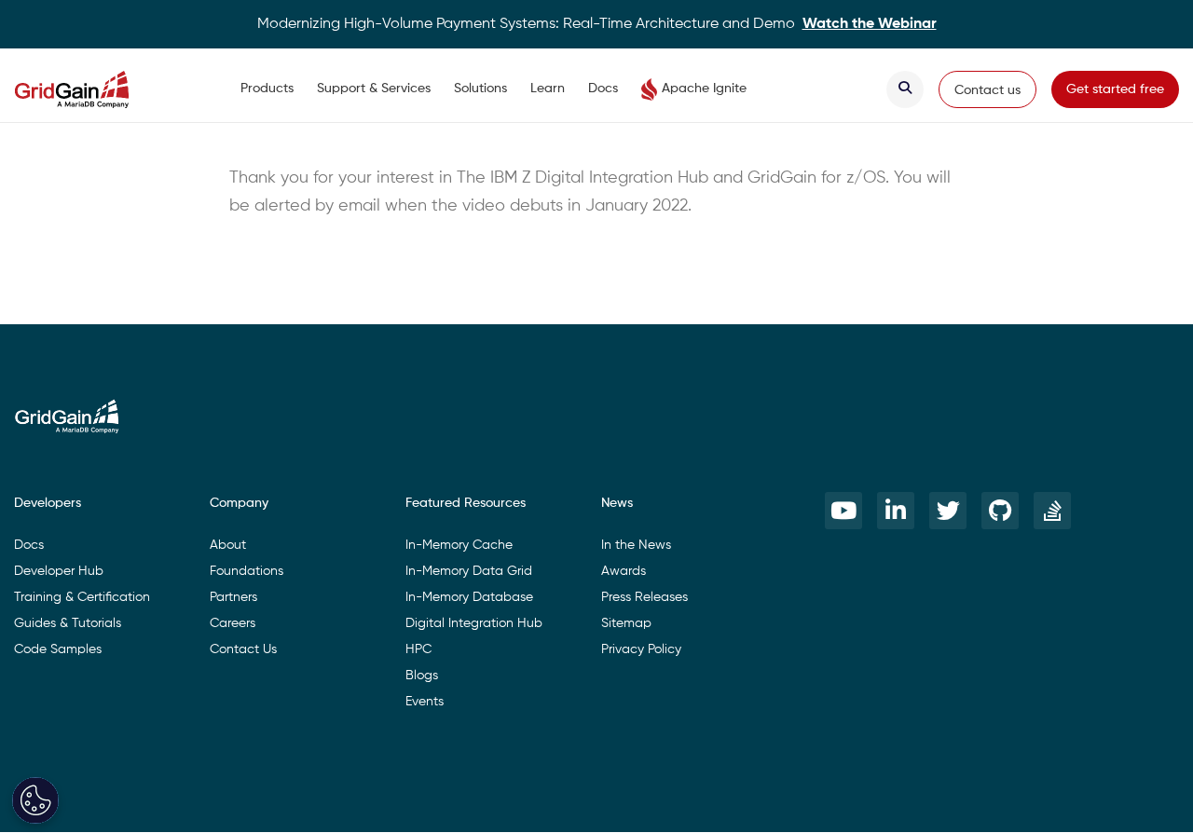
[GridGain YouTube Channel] (843, 510)
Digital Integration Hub (473, 623)
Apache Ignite (704, 88)
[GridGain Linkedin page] (895, 510)
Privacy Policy (641, 649)
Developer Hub (58, 571)
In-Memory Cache (459, 545)
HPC (418, 649)
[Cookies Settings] (35, 800)
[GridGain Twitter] (948, 510)
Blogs (421, 675)
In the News (636, 545)
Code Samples (58, 649)
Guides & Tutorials (67, 623)
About (228, 545)
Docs (603, 88)
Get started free (1115, 89)
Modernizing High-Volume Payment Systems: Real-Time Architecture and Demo (597, 24)
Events (424, 701)
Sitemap (626, 623)
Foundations (246, 571)
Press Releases (644, 597)
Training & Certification (82, 597)
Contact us (987, 90)
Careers (232, 623)
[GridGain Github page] (1000, 510)
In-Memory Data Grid (468, 571)
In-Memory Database (469, 597)
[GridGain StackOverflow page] (1052, 510)
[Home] (90, 89)
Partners (233, 597)
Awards (623, 571)
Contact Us (243, 649)
